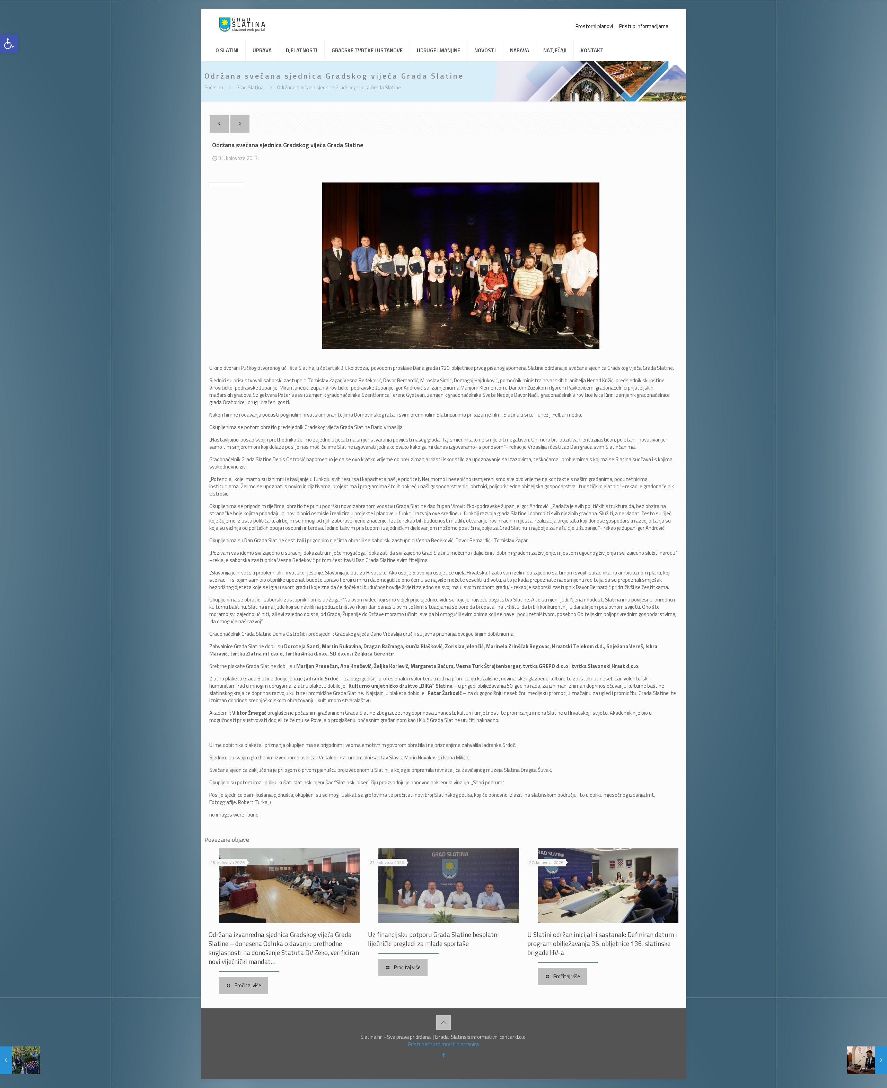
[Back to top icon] (443, 1022)
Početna (213, 87)
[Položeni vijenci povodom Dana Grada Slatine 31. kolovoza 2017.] (20, 1060)
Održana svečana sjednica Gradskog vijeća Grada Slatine (339, 87)
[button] (9, 44)
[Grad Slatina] (242, 24)
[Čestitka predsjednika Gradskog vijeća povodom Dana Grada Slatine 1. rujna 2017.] (867, 1060)
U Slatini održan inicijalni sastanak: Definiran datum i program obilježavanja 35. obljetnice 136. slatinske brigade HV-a (602, 943)
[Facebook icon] (443, 1055)
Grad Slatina (250, 87)
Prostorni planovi (594, 26)
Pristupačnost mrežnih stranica (443, 1044)
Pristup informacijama (643, 26)
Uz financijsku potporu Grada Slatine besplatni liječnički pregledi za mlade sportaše (433, 938)
